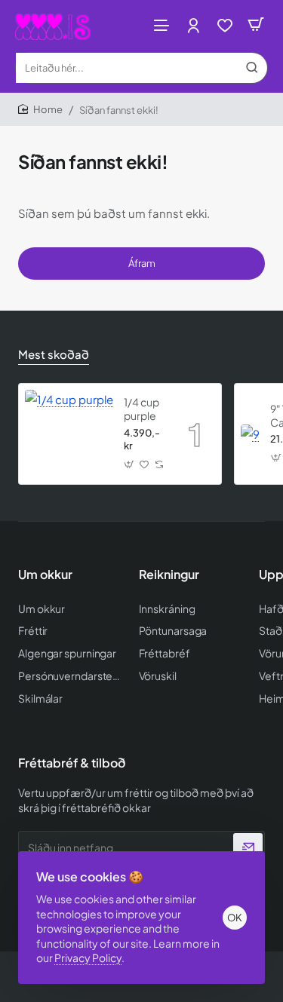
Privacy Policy (88, 957)
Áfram (141, 263)
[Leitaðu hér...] (252, 68)
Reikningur (169, 574)
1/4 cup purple (141, 408)
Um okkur (45, 574)
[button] (129, 464)
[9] (250, 433)
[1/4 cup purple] (69, 434)
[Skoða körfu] (256, 24)
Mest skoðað (53, 354)
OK (234, 918)
